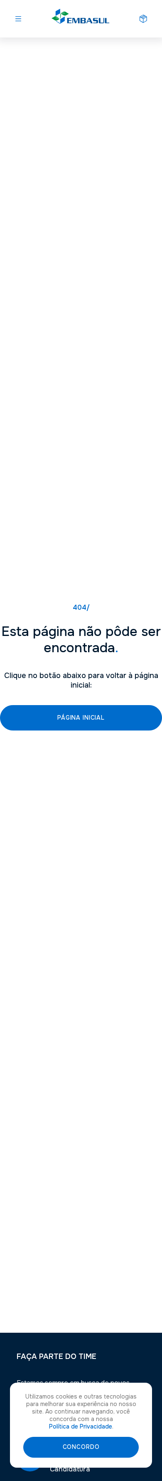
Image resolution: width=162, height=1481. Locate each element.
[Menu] (18, 18)
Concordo (81, 1447)
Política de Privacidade (80, 1426)
